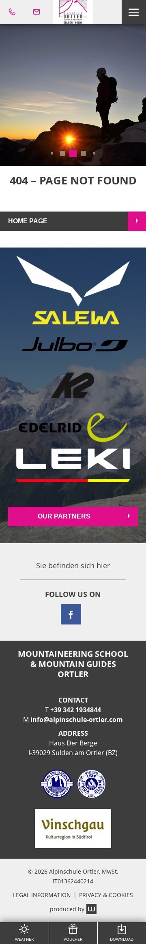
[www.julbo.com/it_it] (73, 344)
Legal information (42, 895)
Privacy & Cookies (106, 895)
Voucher (73, 939)
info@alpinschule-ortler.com (76, 719)
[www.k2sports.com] (73, 386)
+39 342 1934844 (75, 709)
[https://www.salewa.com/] (73, 290)
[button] (133, 12)
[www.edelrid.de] (73, 427)
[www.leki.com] (73, 466)
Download (121, 939)
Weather (24, 939)
